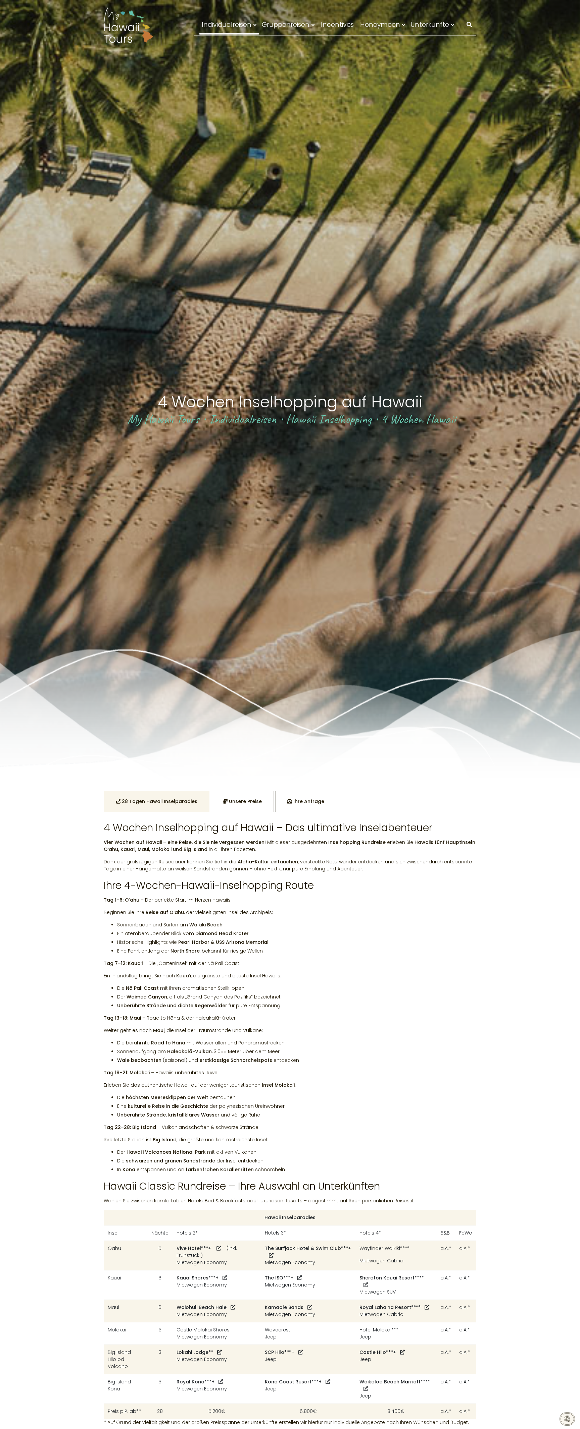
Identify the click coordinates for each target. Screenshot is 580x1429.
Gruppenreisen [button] (285, 24)
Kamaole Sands (284, 1307)
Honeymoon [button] (380, 24)
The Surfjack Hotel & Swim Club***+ (308, 1248)
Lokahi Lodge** (195, 1352)
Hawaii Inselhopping (328, 419)
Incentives (337, 24)
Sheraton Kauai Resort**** (391, 1277)
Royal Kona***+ (195, 1381)
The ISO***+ (279, 1277)
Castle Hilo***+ (377, 1352)
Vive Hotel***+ (194, 1248)
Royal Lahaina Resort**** (390, 1307)
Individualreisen (242, 419)
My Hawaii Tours (163, 419)
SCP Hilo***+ (279, 1352)
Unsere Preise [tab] (245, 801)
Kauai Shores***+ (198, 1277)
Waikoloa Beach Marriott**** (394, 1381)
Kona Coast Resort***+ (293, 1381)
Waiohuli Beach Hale (202, 1307)
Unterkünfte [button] (429, 24)
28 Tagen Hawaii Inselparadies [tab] (158, 801)
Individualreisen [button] (226, 24)
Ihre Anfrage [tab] (308, 801)
